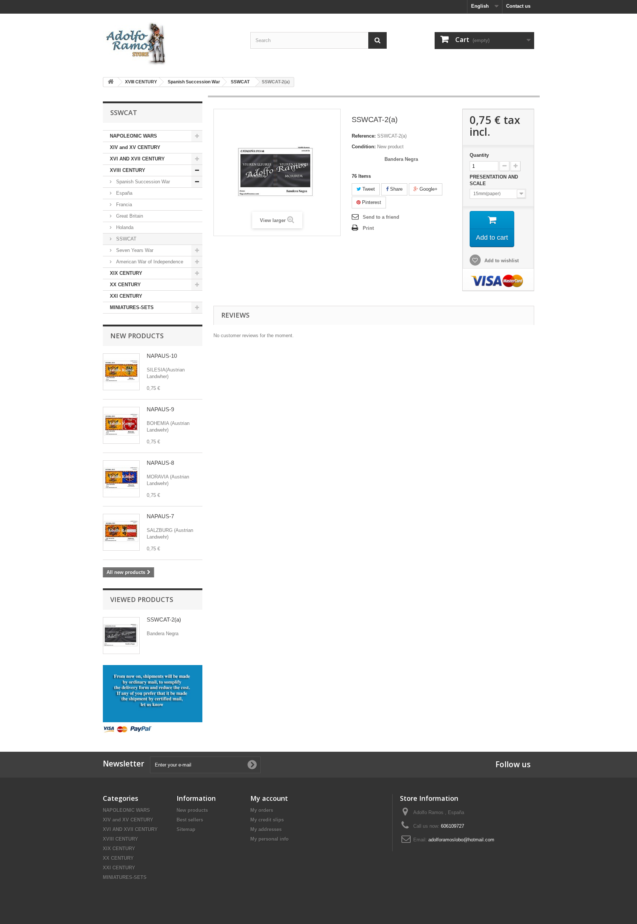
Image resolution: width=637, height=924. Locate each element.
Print (368, 228)
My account (269, 798)
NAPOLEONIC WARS (133, 136)
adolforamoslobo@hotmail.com (461, 839)
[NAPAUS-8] (121, 478)
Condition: (364, 146)
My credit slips (267, 820)
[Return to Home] (111, 82)
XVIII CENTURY (127, 170)
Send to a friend (381, 217)
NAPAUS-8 (160, 463)
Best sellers (190, 820)
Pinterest (371, 202)
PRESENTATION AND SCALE (494, 180)
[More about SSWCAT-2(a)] (121, 635)
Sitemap (186, 829)
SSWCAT (125, 239)
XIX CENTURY (126, 273)
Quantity (479, 155)
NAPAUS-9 (160, 409)
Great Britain (129, 216)
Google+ (428, 189)
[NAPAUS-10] (121, 371)
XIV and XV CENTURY (135, 147)
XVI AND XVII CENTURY (137, 159)
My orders (261, 810)
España (123, 193)
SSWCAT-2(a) (164, 619)
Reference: (364, 136)
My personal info (269, 839)
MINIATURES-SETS (132, 307)
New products (137, 335)
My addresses (266, 829)
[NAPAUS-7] (121, 532)
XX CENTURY (125, 284)
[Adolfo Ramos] (171, 42)
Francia (123, 204)
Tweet (368, 189)
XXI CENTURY (126, 296)
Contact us (518, 6)
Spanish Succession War (142, 181)
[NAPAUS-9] (121, 425)
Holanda (124, 227)
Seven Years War (134, 250)
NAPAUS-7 (160, 516)
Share (396, 189)
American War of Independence (149, 261)
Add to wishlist (501, 260)
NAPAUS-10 (162, 356)
